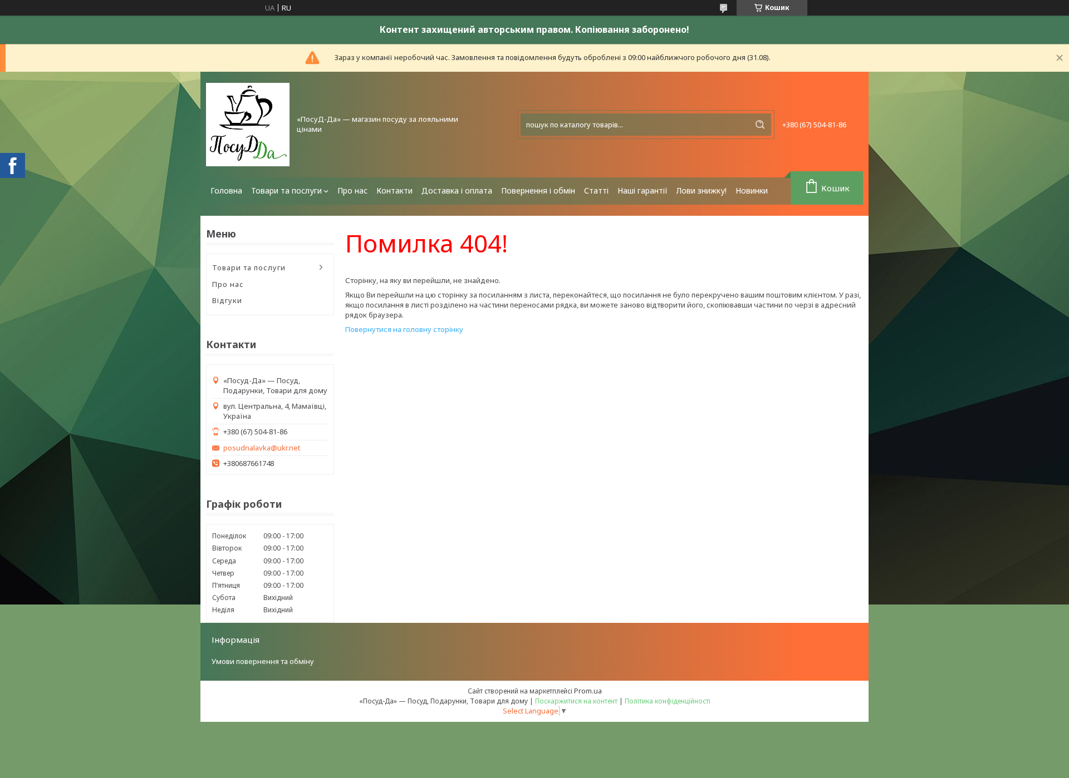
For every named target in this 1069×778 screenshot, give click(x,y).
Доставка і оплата (456, 190)
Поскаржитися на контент (576, 701)
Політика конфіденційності (667, 701)
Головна (226, 190)
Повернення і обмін (538, 190)
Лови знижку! (701, 190)
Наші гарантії (642, 190)
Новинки (751, 190)
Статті (596, 190)
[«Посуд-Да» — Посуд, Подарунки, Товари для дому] (248, 124)
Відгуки (227, 300)
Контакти (394, 190)
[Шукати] (760, 124)
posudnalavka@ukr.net (261, 448)
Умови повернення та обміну (263, 661)
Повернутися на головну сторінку (404, 329)
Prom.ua (588, 691)
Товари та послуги (286, 190)
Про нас (352, 190)
